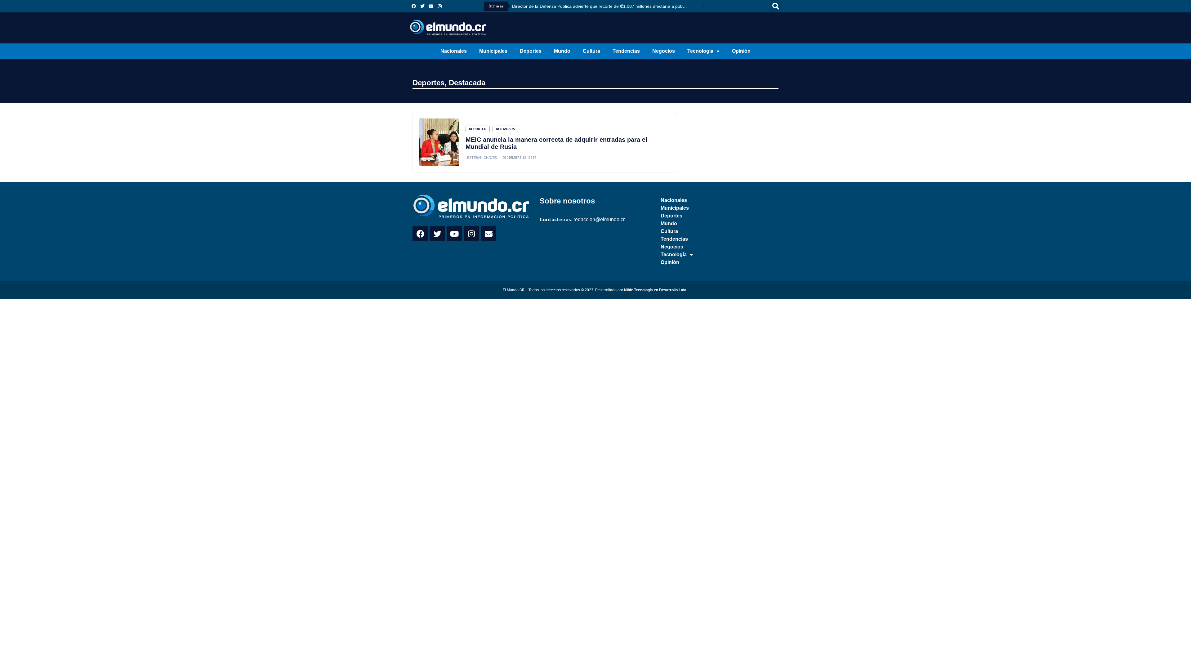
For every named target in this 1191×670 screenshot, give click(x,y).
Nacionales (453, 51)
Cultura (591, 51)
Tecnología (700, 51)
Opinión (741, 51)
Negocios (663, 51)
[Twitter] (422, 6)
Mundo (562, 51)
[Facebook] (413, 6)
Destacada (467, 82)
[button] (775, 6)
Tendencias (626, 51)
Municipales (493, 51)
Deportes (531, 51)
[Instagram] (439, 6)
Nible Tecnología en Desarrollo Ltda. (655, 290)
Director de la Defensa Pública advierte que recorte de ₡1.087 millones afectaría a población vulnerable (601, 6)
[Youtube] (431, 6)
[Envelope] (488, 233)
